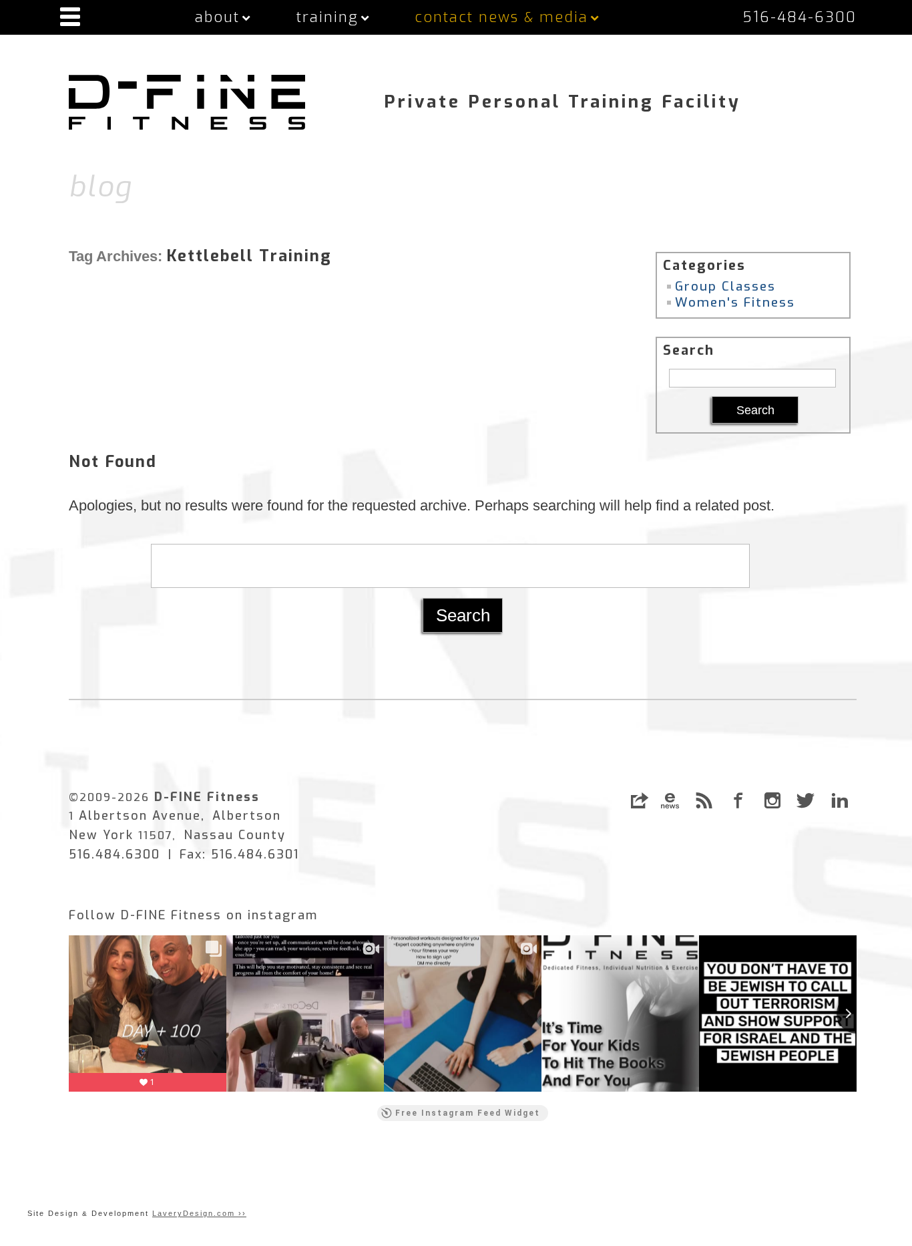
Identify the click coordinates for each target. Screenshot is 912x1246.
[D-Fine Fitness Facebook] (738, 800)
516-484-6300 (799, 17)
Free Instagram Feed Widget (467, 1113)
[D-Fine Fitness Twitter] (805, 800)
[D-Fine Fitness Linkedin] (840, 800)
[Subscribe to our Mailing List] (670, 800)
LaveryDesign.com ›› (199, 1213)
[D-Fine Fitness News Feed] (704, 800)
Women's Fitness (735, 302)
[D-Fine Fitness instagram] (772, 800)
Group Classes (725, 286)
